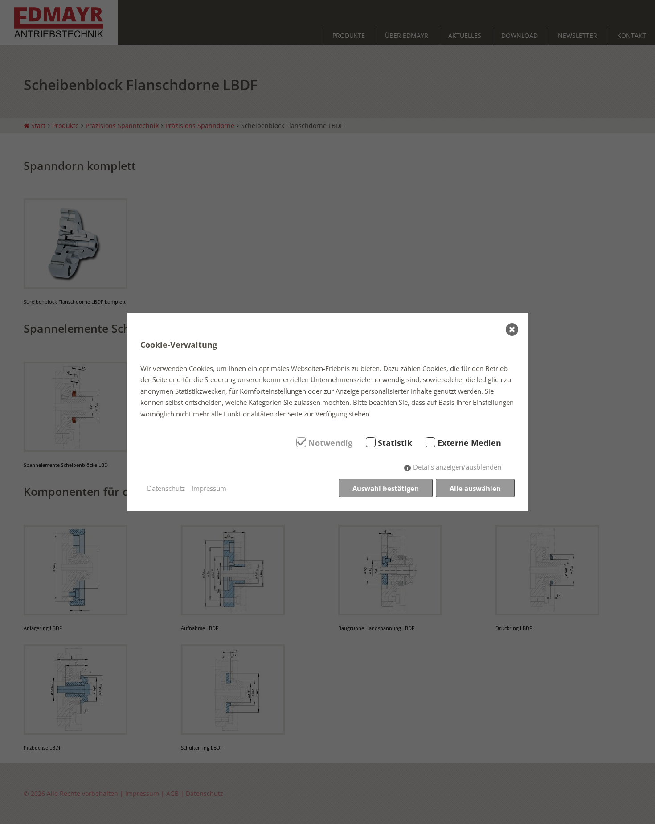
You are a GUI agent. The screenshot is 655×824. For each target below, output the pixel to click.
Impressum (209, 488)
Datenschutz (166, 488)
